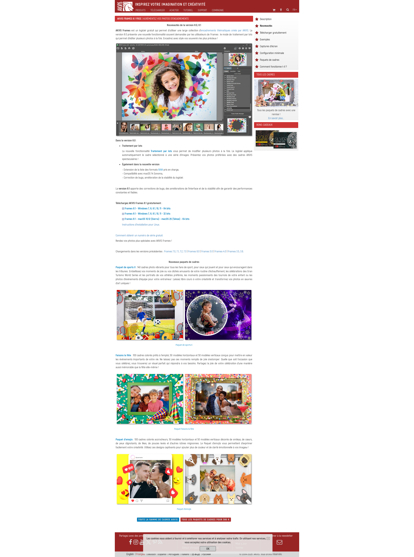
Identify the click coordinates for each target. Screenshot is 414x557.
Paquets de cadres (269, 60)
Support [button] (202, 10)
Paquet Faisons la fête (184, 429)
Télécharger (157, 10)
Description (266, 19)
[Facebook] (130, 542)
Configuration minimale (272, 53)
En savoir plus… (276, 118)
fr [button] (294, 9)
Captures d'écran (269, 46)
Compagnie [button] (218, 10)
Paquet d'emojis (124, 439)
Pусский (206, 554)
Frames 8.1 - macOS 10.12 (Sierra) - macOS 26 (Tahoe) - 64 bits (157, 219)
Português (174, 554)
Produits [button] (141, 10)
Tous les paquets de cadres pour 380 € (206, 519)
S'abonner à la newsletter (279, 535)
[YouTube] (142, 542)
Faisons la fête (123, 355)
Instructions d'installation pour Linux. (141, 224)
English (130, 554)
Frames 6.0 (194, 251)
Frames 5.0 (207, 251)
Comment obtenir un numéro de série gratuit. (139, 235)
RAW (160, 169)
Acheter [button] (174, 10)
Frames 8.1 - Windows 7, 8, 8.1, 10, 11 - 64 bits (147, 208)
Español (162, 554)
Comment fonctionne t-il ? (273, 66)
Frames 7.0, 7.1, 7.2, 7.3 (175, 251)
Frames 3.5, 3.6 (235, 251)
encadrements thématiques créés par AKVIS (224, 30)
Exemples (265, 39)
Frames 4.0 (220, 251)
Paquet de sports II (126, 267)
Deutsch (151, 554)
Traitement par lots (161, 151)
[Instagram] (135, 542)
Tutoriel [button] (188, 10)
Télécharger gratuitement (273, 32)
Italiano (185, 554)
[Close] (268, 538)
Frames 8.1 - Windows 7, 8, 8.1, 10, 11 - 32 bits (147, 213)
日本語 (196, 554)
